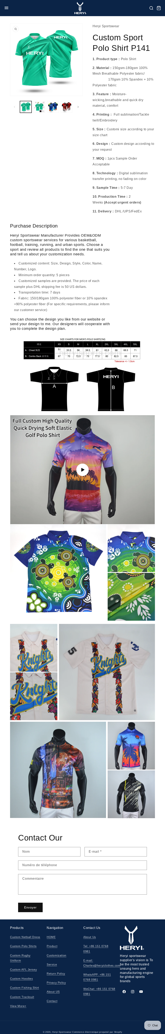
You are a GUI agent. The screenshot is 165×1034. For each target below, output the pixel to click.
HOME (51, 937)
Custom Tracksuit (22, 996)
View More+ (18, 1006)
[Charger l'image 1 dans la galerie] (26, 107)
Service (52, 964)
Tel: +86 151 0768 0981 (95, 948)
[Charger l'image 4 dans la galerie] (66, 107)
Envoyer (30, 907)
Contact (52, 1001)
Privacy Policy (56, 982)
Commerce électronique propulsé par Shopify (97, 1032)
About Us (89, 937)
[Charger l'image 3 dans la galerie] (53, 107)
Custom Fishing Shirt (24, 987)
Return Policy (56, 973)
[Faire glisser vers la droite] (78, 106)
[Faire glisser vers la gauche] (14, 106)
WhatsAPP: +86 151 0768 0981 (97, 977)
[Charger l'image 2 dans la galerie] (39, 107)
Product (52, 946)
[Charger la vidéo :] (82, 469)
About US (53, 991)
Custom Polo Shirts (23, 946)
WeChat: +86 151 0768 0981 (99, 991)
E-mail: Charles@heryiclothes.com (101, 963)
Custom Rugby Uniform (20, 958)
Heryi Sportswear (61, 1032)
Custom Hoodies (21, 978)
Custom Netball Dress (25, 937)
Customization (56, 955)
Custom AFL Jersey (23, 969)
